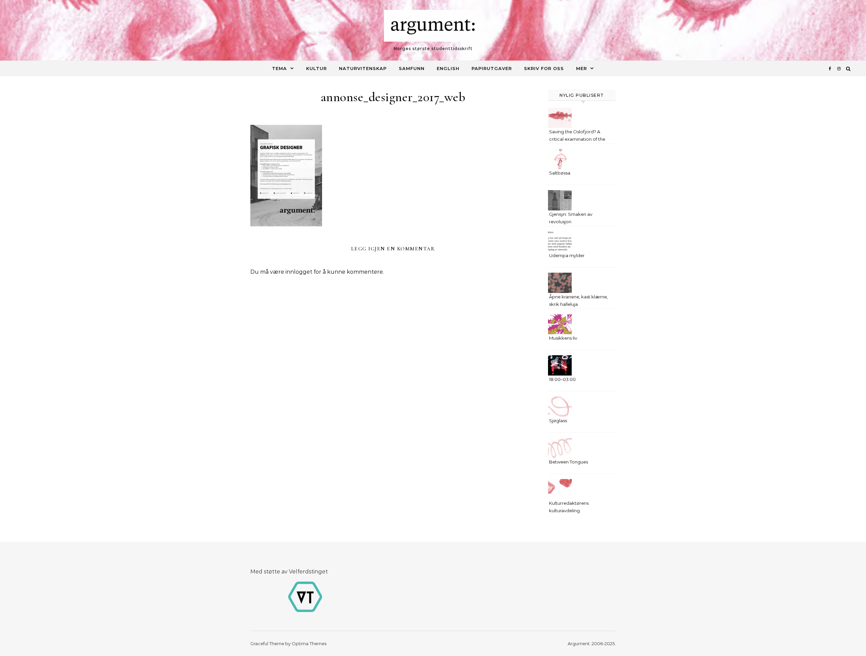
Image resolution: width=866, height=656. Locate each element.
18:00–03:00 (562, 379)
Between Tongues (568, 462)
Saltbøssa (559, 173)
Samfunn (412, 68)
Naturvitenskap (363, 68)
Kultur (316, 68)
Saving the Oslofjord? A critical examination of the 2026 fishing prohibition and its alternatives (579, 136)
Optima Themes (309, 643)
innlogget (299, 272)
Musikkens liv (563, 338)
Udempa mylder (567, 255)
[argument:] (433, 27)
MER (581, 68)
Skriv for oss (544, 68)
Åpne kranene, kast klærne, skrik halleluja (578, 300)
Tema (279, 68)
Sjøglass (558, 420)
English (448, 68)
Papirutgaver (492, 68)
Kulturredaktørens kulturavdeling (569, 506)
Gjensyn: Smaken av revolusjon (570, 217)
